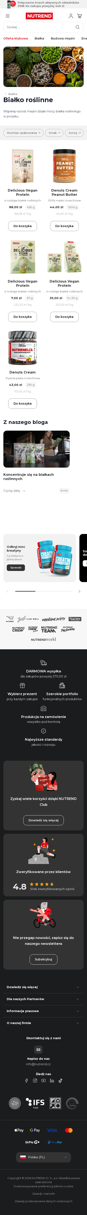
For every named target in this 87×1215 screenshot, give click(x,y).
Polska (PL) (36, 1157)
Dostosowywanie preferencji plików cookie (43, 1186)
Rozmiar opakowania (22, 132)
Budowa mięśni (63, 38)
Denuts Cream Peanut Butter (64, 192)
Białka (39, 38)
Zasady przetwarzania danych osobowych (43, 1201)
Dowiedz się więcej (43, 820)
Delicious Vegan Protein (22, 192)
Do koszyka (23, 226)
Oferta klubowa (15, 38)
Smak (53, 132)
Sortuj (73, 132)
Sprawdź (15, 567)
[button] (79, 591)
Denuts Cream (23, 372)
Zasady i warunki (43, 1193)
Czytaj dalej (12, 491)
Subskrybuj (43, 959)
